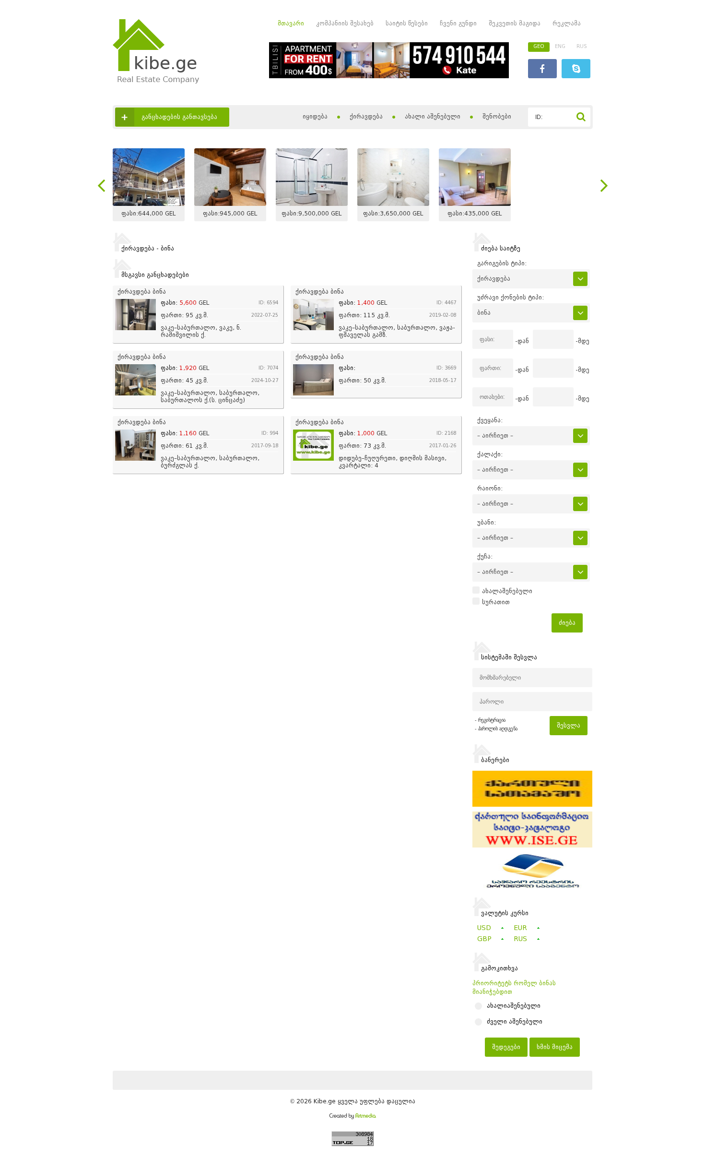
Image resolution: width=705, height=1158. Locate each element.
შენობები (496, 116)
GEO (538, 46)
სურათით (496, 602)
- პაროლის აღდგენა (496, 729)
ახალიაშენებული (513, 1006)
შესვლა (568, 725)
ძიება (567, 622)
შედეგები (506, 1047)
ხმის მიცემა (555, 1047)
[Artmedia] (352, 1117)
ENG (560, 46)
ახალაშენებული (507, 591)
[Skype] (576, 70)
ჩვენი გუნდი (458, 23)
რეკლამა (566, 23)
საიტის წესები (407, 23)
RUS (581, 46)
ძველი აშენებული (514, 1022)
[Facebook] (542, 70)
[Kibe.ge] (156, 81)
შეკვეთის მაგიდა (514, 23)
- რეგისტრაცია (490, 720)
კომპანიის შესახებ (345, 23)
